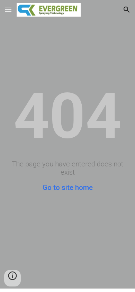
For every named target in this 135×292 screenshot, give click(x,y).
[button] (8, 9)
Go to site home (68, 187)
